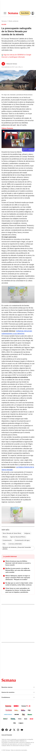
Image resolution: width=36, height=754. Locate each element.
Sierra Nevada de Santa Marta (12, 533)
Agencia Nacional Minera (17, 537)
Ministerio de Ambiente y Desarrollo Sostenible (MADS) (17, 548)
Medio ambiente (13, 21)
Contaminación (7, 540)
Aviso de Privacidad (9, 735)
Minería (5, 537)
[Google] (3, 730)
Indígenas (27, 533)
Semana (4, 21)
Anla (4, 544)
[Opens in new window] (6, 730)
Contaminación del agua (22, 540)
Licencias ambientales (15, 544)
